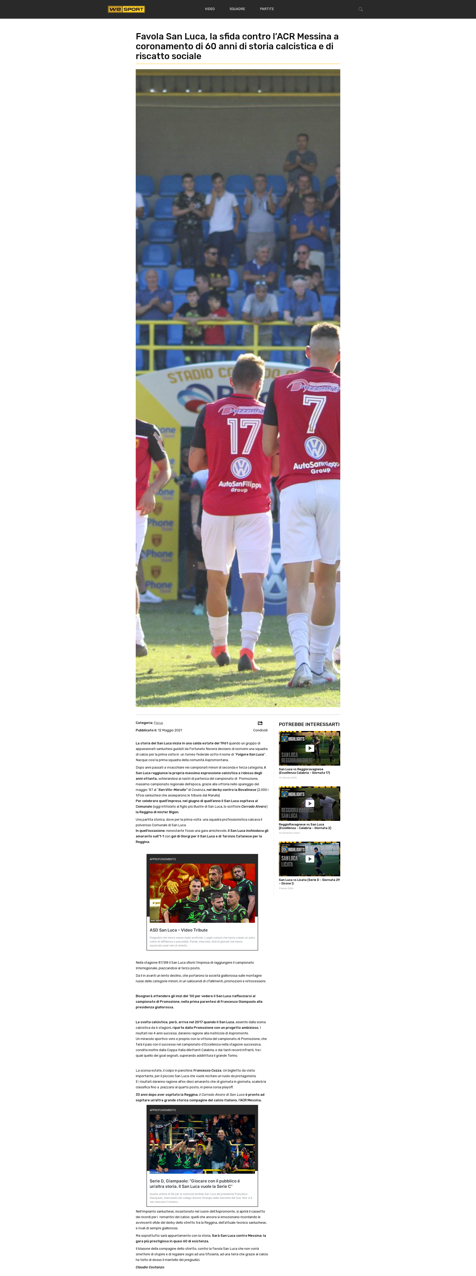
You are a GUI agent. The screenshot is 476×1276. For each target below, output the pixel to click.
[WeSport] (126, 9)
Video (210, 9)
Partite (267, 9)
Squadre (237, 9)
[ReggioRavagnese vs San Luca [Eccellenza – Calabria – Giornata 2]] (309, 803)
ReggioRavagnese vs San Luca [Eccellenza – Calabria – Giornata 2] (305, 826)
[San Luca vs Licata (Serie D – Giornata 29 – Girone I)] (309, 859)
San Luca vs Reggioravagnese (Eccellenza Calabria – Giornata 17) (304, 771)
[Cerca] (361, 9)
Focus (158, 723)
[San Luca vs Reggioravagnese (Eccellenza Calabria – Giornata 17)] (309, 748)
